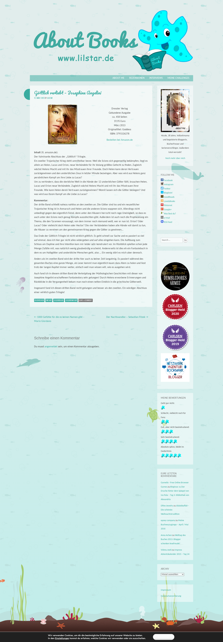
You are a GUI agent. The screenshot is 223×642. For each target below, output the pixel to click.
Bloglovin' (168, 193)
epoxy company (168, 520)
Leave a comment (85, 300)
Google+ (167, 209)
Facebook (168, 180)
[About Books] (111, 73)
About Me (118, 78)
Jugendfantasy (71, 300)
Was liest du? (169, 214)
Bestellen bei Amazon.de (120, 140)
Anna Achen (166, 535)
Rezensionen (136, 78)
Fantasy (49, 300)
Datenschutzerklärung (171, 596)
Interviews (156, 78)
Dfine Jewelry (167, 506)
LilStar (50, 98)
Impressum (166, 590)
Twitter (166, 189)
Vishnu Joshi (166, 550)
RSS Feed (167, 222)
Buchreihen (39, 300)
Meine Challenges (178, 78)
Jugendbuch (59, 300)
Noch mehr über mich (175, 158)
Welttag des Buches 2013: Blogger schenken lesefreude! (173, 539)
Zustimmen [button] (163, 636)
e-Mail (166, 218)
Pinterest (167, 205)
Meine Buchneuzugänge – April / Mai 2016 (174, 524)
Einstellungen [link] (62, 638)
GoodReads (168, 197)
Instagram (168, 184)
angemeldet (51, 346)
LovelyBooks (169, 201)
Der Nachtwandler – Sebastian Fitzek (127, 317)
